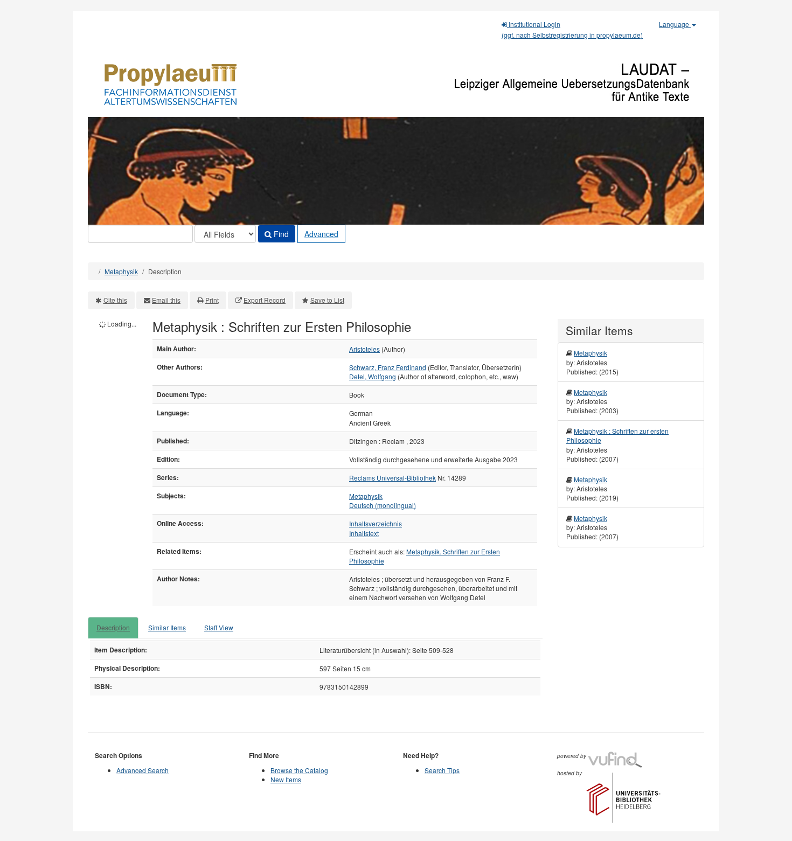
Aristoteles (364, 348)
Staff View (218, 627)
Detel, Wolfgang (372, 376)
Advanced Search (142, 770)
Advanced (321, 233)
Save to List (327, 299)
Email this (166, 299)
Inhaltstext (364, 533)
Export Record (265, 299)
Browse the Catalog (299, 770)
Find (280, 233)
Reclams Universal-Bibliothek (392, 477)
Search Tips (442, 770)
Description (113, 627)
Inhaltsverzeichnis (375, 523)
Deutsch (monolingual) (382, 505)
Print (212, 299)
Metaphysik (121, 271)
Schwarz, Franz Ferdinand (387, 367)
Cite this (115, 299)
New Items (285, 779)
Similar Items (167, 627)
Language (675, 24)
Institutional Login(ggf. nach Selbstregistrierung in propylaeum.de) (572, 29)
